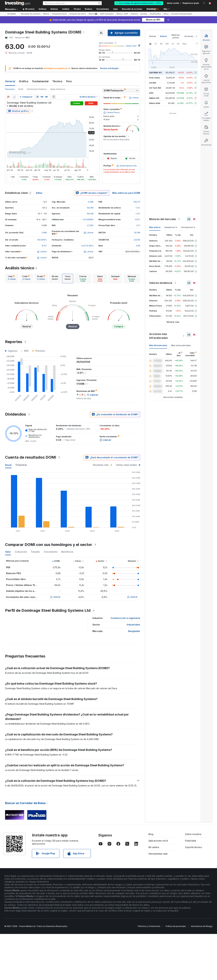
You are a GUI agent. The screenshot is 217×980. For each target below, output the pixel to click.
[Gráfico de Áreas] (14, 97)
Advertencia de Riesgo (201, 926)
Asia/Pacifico (155, 14)
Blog (151, 834)
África (165, 14)
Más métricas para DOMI (126, 193)
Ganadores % (170, 227)
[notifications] (204, 2)
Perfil (20, 89)
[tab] (11, 278)
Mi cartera (154, 847)
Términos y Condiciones (148, 926)
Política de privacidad (176, 926)
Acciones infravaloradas (181, 14)
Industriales (133, 624)
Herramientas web (158, 853)
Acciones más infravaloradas (158, 335)
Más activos (154, 227)
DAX (151, 93)
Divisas (152, 36)
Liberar (57, 596)
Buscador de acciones (132, 9)
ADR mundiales (107, 14)
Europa (144, 14)
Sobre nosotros (193, 834)
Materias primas (175, 36)
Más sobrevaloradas (181, 345)
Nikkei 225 (154, 98)
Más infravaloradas (158, 345)
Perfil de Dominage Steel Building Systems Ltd (48, 610)
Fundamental (40, 81)
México (46, 14)
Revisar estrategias (109, 68)
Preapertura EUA (59, 14)
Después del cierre (77, 14)
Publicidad (190, 840)
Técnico (57, 81)
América (134, 14)
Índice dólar (154, 103)
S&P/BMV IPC (155, 72)
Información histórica (37, 89)
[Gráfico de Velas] (8, 97)
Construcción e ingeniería (125, 618)
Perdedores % (188, 227)
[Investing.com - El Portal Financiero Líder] (17, 3)
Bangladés (134, 631)
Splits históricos (57, 89)
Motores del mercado (162, 219)
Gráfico (23, 81)
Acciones (11, 14)
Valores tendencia (160, 282)
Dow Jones (154, 77)
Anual (8, 465)
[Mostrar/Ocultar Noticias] (53, 97)
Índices (163, 36)
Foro (69, 81)
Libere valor (131, 46)
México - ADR (122, 14)
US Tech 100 (155, 88)
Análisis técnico (19, 268)
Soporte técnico (193, 847)
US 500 (152, 83)
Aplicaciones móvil (158, 840)
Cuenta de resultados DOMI (30, 457)
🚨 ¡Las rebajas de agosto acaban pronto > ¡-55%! (138, 3)
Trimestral (21, 465)
